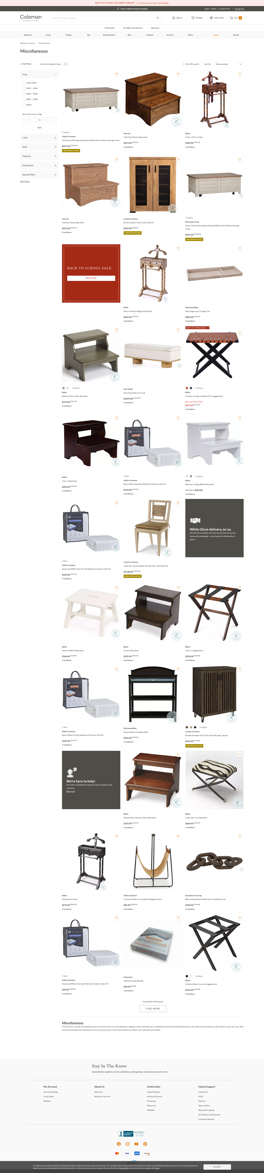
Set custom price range (32, 114)
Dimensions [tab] (28, 165)
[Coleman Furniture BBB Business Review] (132, 1136)
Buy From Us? (102, 1096)
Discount (154, 1096)
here (157, 1168)
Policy (204, 1105)
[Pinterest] (145, 1145)
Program (153, 1092)
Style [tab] (24, 146)
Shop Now (91, 278)
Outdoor (149, 35)
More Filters (25, 181)
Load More (153, 1009)
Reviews (206, 1119)
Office (190, 35)
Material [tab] (26, 156)
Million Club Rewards (132, 28)
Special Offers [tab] (28, 174)
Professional (109, 28)
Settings (51, 1092)
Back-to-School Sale (193, 401)
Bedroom (28, 35)
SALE (215, 35)
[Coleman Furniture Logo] (31, 20)
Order (49, 1096)
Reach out (70, 791)
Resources (155, 28)
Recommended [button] (222, 64)
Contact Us (239, 9)
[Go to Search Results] (158, 18)
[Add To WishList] (116, 74)
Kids (129, 35)
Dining (68, 35)
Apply (39, 127)
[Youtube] (136, 1145)
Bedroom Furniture (27, 43)
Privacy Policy (124, 1168)
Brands (236, 35)
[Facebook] (118, 1145)
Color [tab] (25, 137)
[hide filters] (26, 64)
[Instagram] (127, 1145)
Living (48, 35)
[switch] (65, 64)
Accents (170, 35)
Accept (217, 1167)
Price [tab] (24, 74)
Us (98, 1092)
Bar (88, 35)
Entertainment (109, 35)
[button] (177, 18)
